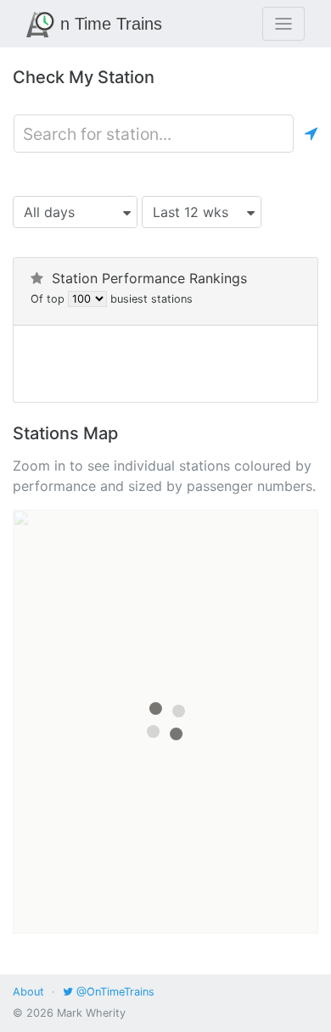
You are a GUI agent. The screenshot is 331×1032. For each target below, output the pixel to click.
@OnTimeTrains (113, 991)
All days (49, 212)
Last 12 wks (190, 212)
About (28, 991)
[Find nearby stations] (311, 134)
